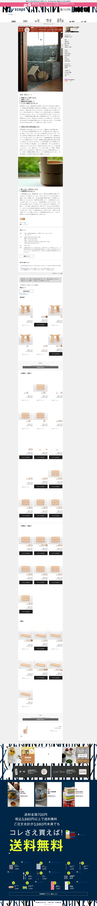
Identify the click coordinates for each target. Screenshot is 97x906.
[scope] (19, 9)
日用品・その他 (68, 46)
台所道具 (67, 41)
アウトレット (67, 34)
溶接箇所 (25, 269)
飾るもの (67, 45)
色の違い (26, 265)
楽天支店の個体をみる (23, 293)
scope (66, 50)
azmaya (66, 51)
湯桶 (61, 273)
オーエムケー (67, 63)
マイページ (67, 74)
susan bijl (67, 59)
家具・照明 (67, 43)
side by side (67, 60)
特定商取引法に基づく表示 (41, 902)
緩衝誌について (68, 65)
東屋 (25, 222)
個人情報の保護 (58, 902)
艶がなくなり (50, 269)
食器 (66, 39)
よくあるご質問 (68, 72)
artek (66, 57)
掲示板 (66, 67)
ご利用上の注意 (51, 902)
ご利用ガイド (67, 70)
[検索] (66, 76)
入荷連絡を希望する (40, 367)
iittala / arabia (68, 53)
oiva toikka (67, 55)
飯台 (26, 193)
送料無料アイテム (68, 36)
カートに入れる (40, 324)
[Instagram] (66, 80)
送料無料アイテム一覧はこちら (48, 894)
